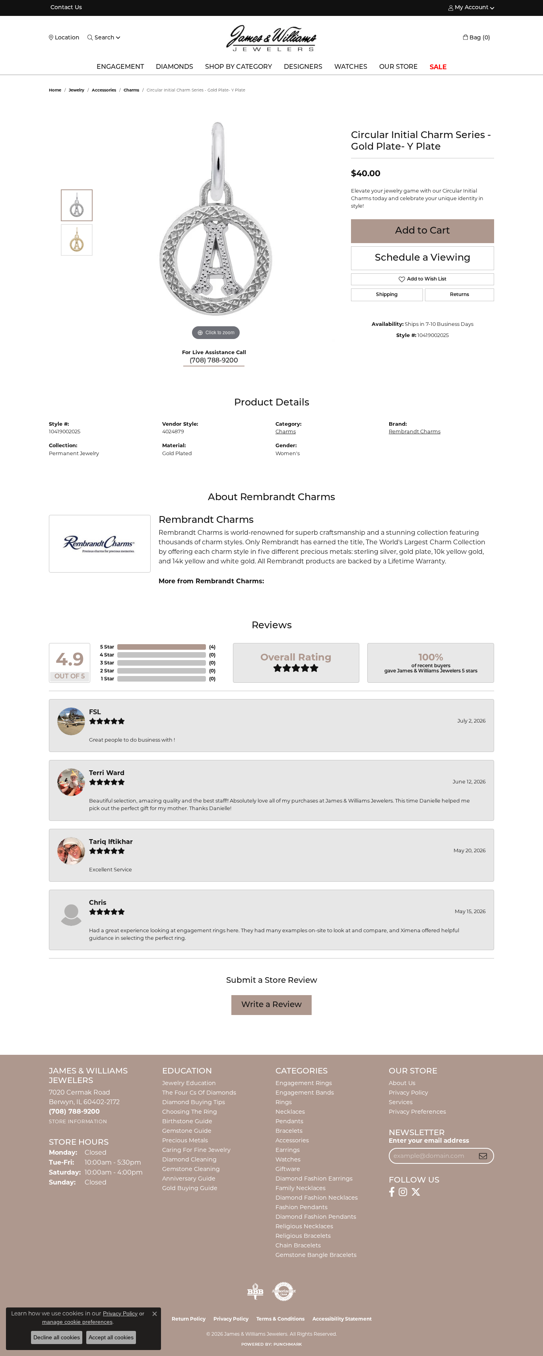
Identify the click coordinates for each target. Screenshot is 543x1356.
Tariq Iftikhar (111, 842)
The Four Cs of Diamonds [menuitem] (199, 1092)
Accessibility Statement (342, 1319)
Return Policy (189, 1319)
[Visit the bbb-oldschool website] (255, 1291)
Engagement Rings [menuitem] (303, 1083)
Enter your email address (429, 1140)
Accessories (104, 90)
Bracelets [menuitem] (289, 1130)
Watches (350, 67)
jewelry (76, 90)
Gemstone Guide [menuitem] (186, 1130)
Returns (459, 294)
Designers (303, 67)
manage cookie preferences (77, 1322)
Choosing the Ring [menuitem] (189, 1111)
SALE (438, 67)
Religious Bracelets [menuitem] (303, 1235)
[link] (65, 8)
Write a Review (271, 1005)
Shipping (387, 294)
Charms (131, 90)
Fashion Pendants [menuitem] (301, 1207)
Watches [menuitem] (288, 1159)
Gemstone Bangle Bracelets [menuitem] (316, 1255)
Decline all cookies (56, 1337)
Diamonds (174, 67)
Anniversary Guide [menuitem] (188, 1178)
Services (401, 1102)
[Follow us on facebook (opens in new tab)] (392, 1192)
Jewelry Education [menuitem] (189, 1083)
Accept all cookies (111, 1337)
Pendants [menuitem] (289, 1121)
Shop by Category (238, 67)
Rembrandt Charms (414, 431)
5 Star (107, 647)
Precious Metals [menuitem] (185, 1140)
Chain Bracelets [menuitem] (298, 1245)
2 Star (107, 671)
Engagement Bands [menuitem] (304, 1092)
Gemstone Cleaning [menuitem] (191, 1169)
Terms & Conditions (280, 1319)
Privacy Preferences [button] (417, 1111)
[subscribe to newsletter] (483, 1156)
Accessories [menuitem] (292, 1140)
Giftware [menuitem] (287, 1169)
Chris (98, 902)
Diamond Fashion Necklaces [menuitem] (316, 1197)
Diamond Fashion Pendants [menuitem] (315, 1216)
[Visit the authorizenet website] (284, 1291)
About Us (402, 1083)
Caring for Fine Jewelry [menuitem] (196, 1149)
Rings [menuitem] (283, 1102)
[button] (468, 8)
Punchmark (287, 1344)
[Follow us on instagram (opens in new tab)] (403, 1192)
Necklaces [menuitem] (290, 1111)
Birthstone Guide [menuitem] (187, 1121)
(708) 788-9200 (214, 361)
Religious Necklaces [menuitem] (304, 1226)
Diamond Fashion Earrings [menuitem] (314, 1178)
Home (55, 90)
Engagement (120, 67)
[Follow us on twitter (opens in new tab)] (416, 1192)
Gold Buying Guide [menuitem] (189, 1188)
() (212, 647)
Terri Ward (106, 773)
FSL (95, 712)
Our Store (398, 67)
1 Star (107, 679)
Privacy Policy (408, 1092)
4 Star (107, 655)
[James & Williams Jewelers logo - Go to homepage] (271, 38)
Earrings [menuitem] (287, 1149)
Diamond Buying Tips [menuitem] (193, 1102)
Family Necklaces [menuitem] (300, 1188)
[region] (216, 222)
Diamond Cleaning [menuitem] (189, 1159)
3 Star (107, 663)
